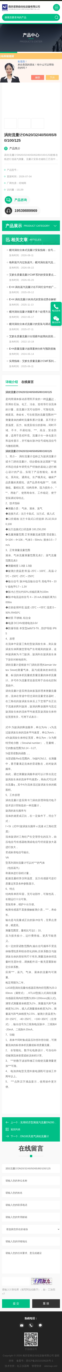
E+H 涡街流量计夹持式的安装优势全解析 (32, 299)
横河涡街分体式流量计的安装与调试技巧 (32, 324)
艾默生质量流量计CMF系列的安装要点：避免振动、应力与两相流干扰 (32, 274)
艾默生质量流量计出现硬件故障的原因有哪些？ (32, 336)
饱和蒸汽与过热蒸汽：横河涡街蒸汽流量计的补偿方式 (32, 262)
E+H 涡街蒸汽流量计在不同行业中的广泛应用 (32, 287)
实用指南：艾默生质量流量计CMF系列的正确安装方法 (32, 360)
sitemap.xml (50, 1366)
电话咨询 (56, 310)
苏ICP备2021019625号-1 (39, 1360)
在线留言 (27, 382)
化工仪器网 (23, 1366)
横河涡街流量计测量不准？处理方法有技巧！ (32, 311)
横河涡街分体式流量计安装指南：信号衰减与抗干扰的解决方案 (32, 250)
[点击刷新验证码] (41, 1281)
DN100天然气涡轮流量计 (34, 1136)
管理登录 (36, 1366)
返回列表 (15, 1129)
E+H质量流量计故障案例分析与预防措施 (32, 348)
